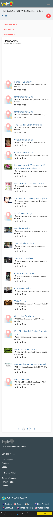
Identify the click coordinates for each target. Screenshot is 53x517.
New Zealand (43, 504)
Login (4, 467)
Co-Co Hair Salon (22, 288)
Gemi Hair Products (24, 316)
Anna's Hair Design (23, 213)
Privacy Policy (8, 482)
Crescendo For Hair (24, 273)
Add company (8, 459)
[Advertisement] (22, 62)
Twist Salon (20, 301)
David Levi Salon (22, 228)
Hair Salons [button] (9, 24)
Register (5, 463)
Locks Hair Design (23, 82)
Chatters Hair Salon (24, 97)
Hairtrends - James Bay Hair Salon (31, 364)
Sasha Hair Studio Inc (24, 258)
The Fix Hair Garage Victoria (28, 124)
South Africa (9, 508)
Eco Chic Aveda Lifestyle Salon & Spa (30, 333)
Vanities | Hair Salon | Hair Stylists (30, 198)
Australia (8, 504)
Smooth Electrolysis (24, 243)
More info (19, 515)
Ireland (30, 504)
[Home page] (7, 4)
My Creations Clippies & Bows (29, 183)
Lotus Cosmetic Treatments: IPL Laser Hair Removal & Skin (30, 167)
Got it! (44, 513)
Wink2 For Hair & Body (25, 349)
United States (43, 508)
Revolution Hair (22, 379)
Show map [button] (8, 34)
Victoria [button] (7, 29)
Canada (19, 504)
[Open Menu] (48, 4)
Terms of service (9, 478)
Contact (5, 486)
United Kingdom (26, 508)
